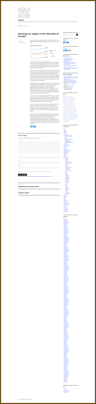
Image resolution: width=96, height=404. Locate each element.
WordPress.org (66, 392)
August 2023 (66, 242)
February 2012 (66, 333)
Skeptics (66, 144)
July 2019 (65, 272)
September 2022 (66, 251)
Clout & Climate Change (68, 136)
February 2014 (66, 309)
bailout (67, 96)
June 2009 (65, 366)
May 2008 (65, 379)
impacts (66, 138)
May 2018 (65, 284)
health (68, 110)
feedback (68, 107)
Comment (20, 140)
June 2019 (65, 273)
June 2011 (65, 342)
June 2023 (65, 244)
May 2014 (65, 307)
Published (67, 189)
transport (64, 119)
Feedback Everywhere (67, 150)
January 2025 (66, 229)
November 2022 (66, 250)
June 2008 (65, 378)
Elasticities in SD (69, 88)
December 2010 (66, 348)
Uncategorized (66, 211)
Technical (66, 158)
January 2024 (66, 237)
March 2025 (66, 227)
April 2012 (65, 331)
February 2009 (66, 370)
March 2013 (66, 321)
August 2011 (66, 340)
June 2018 (65, 283)
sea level (66, 143)
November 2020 (66, 259)
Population (67, 181)
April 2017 (65, 296)
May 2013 (65, 319)
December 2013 (66, 311)
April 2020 (65, 263)
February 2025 (66, 228)
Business (66, 174)
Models (70, 112)
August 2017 (66, 294)
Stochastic (67, 169)
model (67, 112)
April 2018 (65, 285)
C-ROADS (65, 100)
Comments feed (66, 391)
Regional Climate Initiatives (69, 142)
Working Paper (67, 193)
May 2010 (65, 355)
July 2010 (65, 353)
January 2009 (66, 371)
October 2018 (66, 279)
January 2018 (66, 288)
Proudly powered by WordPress (27, 399)
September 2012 (66, 326)
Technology (65, 117)
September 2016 (66, 301)
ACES (64, 96)
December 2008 (66, 372)
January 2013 (66, 323)
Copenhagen (65, 103)
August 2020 (66, 261)
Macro (66, 187)
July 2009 (65, 365)
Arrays (66, 161)
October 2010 (66, 350)
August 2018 (66, 281)
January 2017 (66, 299)
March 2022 (66, 254)
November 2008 (66, 373)
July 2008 (65, 377)
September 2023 (66, 241)
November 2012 (66, 324)
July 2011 (65, 341)
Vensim (68, 119)
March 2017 (65, 297)
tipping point (75, 117)
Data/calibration (68, 163)
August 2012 (66, 327)
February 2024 (66, 236)
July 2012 (65, 328)
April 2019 (65, 275)
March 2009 (66, 369)
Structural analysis (68, 170)
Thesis (66, 190)
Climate (65, 134)
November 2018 (66, 278)
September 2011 (66, 339)
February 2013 (66, 322)
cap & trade (69, 100)
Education (65, 147)
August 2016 (66, 302)
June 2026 (65, 219)
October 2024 (66, 231)
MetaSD (21, 20)
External (66, 186)
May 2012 (65, 330)
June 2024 (65, 233)
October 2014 (66, 303)
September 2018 (66, 280)
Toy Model (67, 192)
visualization (73, 119)
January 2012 (66, 334)
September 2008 (66, 375)
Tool (66, 191)
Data (64, 146)
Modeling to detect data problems (69, 63)
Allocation (67, 160)
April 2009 (65, 368)
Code (66, 185)
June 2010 (65, 354)
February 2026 (66, 220)
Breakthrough (72, 98)
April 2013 (65, 320)
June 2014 (65, 306)
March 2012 (66, 332)
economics (69, 105)
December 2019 (66, 267)
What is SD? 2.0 (71, 85)
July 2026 (65, 218)
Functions (67, 166)
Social (66, 183)
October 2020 (66, 260)
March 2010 (66, 357)
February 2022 (66, 255)
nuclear (64, 114)
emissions (73, 105)
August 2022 (66, 252)
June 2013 (65, 318)
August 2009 (66, 364)
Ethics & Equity (66, 149)
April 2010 (65, 356)
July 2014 (65, 305)
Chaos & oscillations (68, 162)
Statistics (65, 202)
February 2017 (66, 298)
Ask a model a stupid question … (69, 59)
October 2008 (66, 374)
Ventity (66, 208)
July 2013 (65, 317)
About (26, 25)
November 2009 (66, 362)
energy (64, 107)
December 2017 (66, 289)
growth (64, 110)
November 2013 (66, 312)
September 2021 (66, 256)
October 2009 (66, 363)
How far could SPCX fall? (68, 58)
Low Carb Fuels (67, 140)
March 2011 (65, 345)
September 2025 (66, 222)
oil (67, 114)
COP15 (66, 137)
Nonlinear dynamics (68, 167)
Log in (65, 389)
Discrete (66, 165)
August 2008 (66, 376)
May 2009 (65, 367)
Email (19, 160)
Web (66, 171)
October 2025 (66, 221)
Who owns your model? (67, 60)
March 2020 (66, 264)
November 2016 (66, 300)
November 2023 (66, 239)
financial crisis (73, 107)
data (74, 103)
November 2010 (66, 349)
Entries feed (66, 390)
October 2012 (66, 325)
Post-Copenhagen (68, 141)
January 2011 (66, 347)
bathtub (70, 96)
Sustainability (66, 203)
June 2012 (65, 329)
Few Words (65, 151)
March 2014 (66, 308)
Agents (66, 159)
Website (19, 165)
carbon (73, 100)
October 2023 (66, 240)
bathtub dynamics (66, 98)
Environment (67, 179)
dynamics (64, 105)
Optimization (67, 168)
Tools (65, 206)
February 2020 (66, 265)
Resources (67, 182)
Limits (64, 112)
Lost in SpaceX (66, 61)
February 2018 (66, 287)
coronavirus (70, 103)
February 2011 (66, 346)
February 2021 (66, 258)
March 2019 (66, 276)
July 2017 (65, 295)
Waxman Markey (66, 121)
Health (66, 180)
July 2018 (65, 282)
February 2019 (66, 277)
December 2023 (66, 238)
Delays (66, 164)
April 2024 (65, 235)
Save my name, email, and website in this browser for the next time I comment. (34, 171)
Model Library (20, 25)
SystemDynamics (67, 204)
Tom (18, 40)
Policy (69, 114)
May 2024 (65, 234)
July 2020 (65, 262)
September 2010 (66, 351)
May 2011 (65, 343)
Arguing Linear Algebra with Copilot (70, 62)
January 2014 (66, 310)
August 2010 (66, 352)
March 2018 (66, 286)
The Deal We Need (68, 145)
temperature (70, 117)
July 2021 (65, 257)
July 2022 (65, 253)
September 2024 (66, 232)
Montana (74, 112)
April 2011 (65, 344)
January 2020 (66, 266)
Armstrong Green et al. (68, 135)
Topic (66, 172)
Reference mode (66, 201)
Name (19, 155)
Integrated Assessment (73, 110)
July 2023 (65, 243)
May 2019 (65, 274)
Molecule (66, 188)
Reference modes (67, 64)
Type (65, 184)
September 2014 (66, 304)
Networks (65, 196)
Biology (66, 173)
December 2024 (66, 230)
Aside (65, 129)
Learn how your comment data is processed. (43, 176)
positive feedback (74, 114)
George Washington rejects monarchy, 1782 (71, 67)
